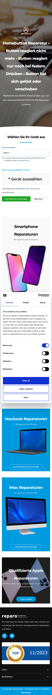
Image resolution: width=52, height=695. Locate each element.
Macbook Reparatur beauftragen (26, 467)
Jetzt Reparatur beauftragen (16, 199)
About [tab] (42, 302)
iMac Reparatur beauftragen (26, 547)
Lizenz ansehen (26, 599)
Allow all (26, 381)
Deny (26, 397)
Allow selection (26, 389)
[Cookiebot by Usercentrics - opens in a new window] (38, 295)
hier (27, 160)
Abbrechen (38, 199)
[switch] (45, 353)
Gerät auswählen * (9, 147)
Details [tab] (26, 302)
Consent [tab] (9, 302)
